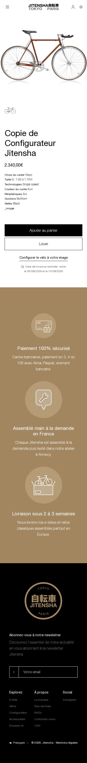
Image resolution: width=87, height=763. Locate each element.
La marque (41, 699)
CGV (37, 725)
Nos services (42, 706)
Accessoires (17, 719)
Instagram (69, 699)
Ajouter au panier (43, 230)
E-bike (13, 699)
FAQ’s (38, 712)
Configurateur (18, 712)
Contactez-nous (44, 719)
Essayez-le (16, 725)
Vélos (12, 706)
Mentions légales (67, 742)
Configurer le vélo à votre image (43, 257)
